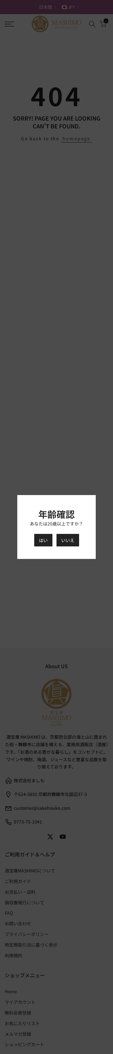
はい (43, 540)
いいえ (67, 540)
